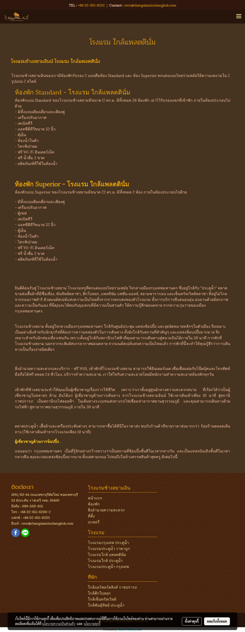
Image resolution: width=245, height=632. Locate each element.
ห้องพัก (94, 504)
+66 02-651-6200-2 (35, 511)
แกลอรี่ (94, 522)
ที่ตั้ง (91, 516)
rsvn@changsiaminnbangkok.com (150, 4)
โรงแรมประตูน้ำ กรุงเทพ (108, 566)
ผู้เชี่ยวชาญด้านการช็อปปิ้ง (37, 441)
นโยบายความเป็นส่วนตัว (58, 623)
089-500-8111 (32, 505)
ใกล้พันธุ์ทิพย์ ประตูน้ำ (106, 605)
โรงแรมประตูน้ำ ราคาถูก (109, 548)
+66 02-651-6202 (91, 4)
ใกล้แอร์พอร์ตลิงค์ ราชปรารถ (112, 587)
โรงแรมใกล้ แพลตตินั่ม (107, 554)
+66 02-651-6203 (36, 517)
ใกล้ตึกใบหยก (99, 593)
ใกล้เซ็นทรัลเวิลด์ (102, 599)
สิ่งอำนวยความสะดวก (106, 510)
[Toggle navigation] (239, 16)
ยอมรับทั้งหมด (217, 621)
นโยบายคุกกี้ (92, 623)
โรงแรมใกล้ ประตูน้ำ (105, 560)
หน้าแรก (95, 498)
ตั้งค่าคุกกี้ (192, 621)
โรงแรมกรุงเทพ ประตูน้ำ (108, 542)
